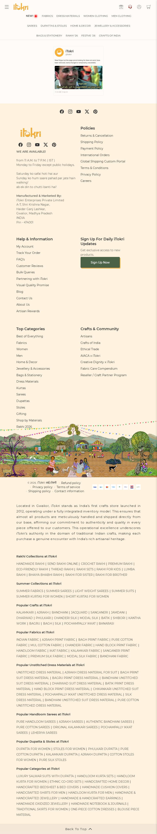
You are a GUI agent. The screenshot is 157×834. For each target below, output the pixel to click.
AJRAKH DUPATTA (94, 754)
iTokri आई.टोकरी (46, 482)
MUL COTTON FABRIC (46, 645)
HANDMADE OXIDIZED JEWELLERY (42, 804)
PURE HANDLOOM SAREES (36, 722)
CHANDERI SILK (65, 618)
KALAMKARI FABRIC (85, 651)
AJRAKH (43, 612)
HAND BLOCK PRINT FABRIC (116, 645)
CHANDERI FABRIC (79, 645)
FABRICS (47, 15)
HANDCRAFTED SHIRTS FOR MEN (40, 793)
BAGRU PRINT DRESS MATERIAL (75, 678)
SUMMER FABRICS (30, 591)
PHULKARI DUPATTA (103, 749)
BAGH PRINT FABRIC (93, 640)
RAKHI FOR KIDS (108, 569)
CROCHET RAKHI (93, 564)
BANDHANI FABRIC (114, 656)
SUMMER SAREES (59, 591)
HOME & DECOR (80, 25)
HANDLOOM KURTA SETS (95, 776)
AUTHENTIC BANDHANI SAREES (109, 722)
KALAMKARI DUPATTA (62, 754)
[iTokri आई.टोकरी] (21, 7)
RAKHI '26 (72, 35)
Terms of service (68, 487)
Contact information (69, 491)
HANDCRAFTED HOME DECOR (107, 781)
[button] (6, 7)
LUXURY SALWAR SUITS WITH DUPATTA (45, 776)
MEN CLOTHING (121, 15)
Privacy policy (43, 487)
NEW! (29, 15)
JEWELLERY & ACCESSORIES (112, 25)
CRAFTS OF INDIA (110, 35)
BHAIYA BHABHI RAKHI (45, 575)
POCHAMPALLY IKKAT (80, 623)
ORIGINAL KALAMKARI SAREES (75, 727)
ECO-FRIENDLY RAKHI (32, 569)
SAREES (32, 25)
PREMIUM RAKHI (120, 564)
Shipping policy (39, 491)
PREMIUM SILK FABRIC (47, 656)
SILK (58, 623)
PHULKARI (43, 618)
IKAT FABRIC (58, 651)
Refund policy (71, 483)
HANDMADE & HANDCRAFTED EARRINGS (91, 798)
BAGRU (34, 623)
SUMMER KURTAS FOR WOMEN (39, 596)
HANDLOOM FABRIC (31, 651)
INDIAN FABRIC (27, 640)
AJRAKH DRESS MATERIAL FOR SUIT (91, 672)
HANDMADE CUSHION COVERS (105, 787)
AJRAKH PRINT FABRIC (58, 640)
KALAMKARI (25, 612)
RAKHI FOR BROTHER (111, 575)
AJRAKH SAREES (71, 722)
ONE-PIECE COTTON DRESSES (92, 809)
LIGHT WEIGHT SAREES (92, 591)
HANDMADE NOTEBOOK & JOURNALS (99, 804)
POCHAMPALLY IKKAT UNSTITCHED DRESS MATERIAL (83, 694)
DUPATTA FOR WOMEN (33, 749)
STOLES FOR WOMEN (69, 749)
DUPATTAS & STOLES (54, 25)
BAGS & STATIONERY (49, 35)
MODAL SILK (89, 618)
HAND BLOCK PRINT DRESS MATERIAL (62, 689)
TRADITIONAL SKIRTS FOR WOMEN (42, 809)
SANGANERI (99, 612)
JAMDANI (118, 612)
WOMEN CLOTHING (95, 15)
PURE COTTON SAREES (33, 727)
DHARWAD (24, 618)
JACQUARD (79, 612)
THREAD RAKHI (62, 569)
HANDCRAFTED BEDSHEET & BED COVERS (47, 787)
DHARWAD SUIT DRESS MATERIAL (77, 683)
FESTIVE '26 (88, 35)
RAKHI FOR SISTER (79, 575)
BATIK (105, 618)
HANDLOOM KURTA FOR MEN (90, 793)
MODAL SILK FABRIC (82, 656)
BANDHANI (60, 612)
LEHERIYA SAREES (44, 733)
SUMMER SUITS (123, 591)
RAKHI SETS (85, 569)
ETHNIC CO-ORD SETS (66, 781)
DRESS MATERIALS (68, 15)
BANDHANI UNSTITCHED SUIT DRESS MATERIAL (79, 700)
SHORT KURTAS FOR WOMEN (87, 596)
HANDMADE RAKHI (30, 564)
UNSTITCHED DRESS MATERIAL (39, 672)
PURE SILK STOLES (52, 760)
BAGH (47, 623)
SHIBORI (119, 618)
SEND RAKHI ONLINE (62, 564)
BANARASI (106, 623)
